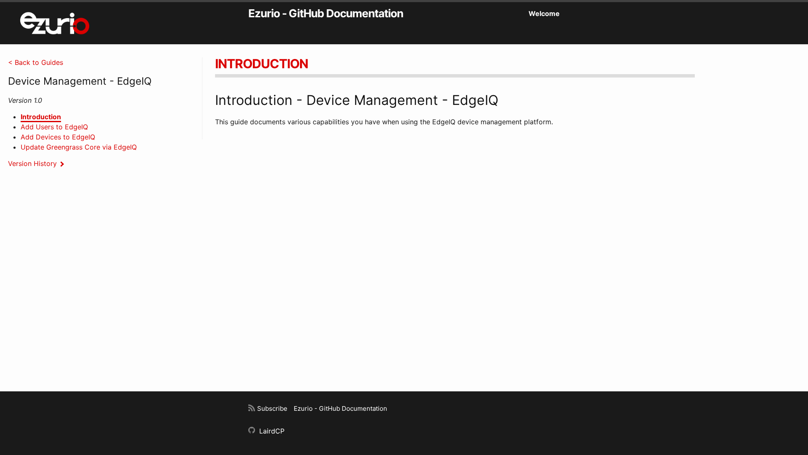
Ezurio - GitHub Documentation (325, 13)
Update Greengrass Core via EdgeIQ (79, 147)
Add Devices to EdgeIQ (58, 137)
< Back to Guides (35, 62)
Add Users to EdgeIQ (54, 127)
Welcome (544, 13)
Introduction (41, 116)
